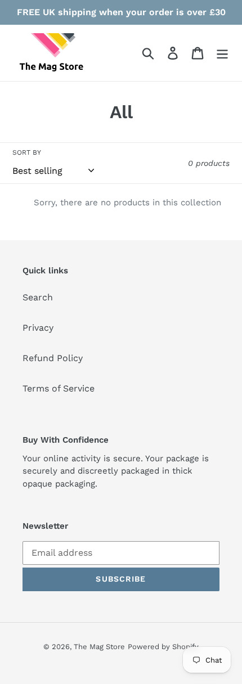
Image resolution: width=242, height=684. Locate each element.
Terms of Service (59, 388)
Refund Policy (53, 358)
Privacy (38, 327)
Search (38, 297)
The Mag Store (99, 646)
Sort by (26, 152)
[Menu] (222, 53)
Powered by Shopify (163, 646)
